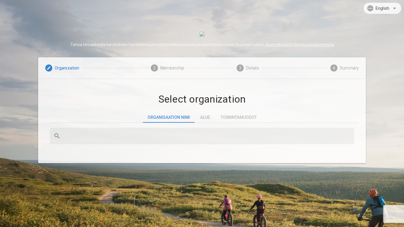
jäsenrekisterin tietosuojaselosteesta (299, 44)
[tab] (169, 117)
